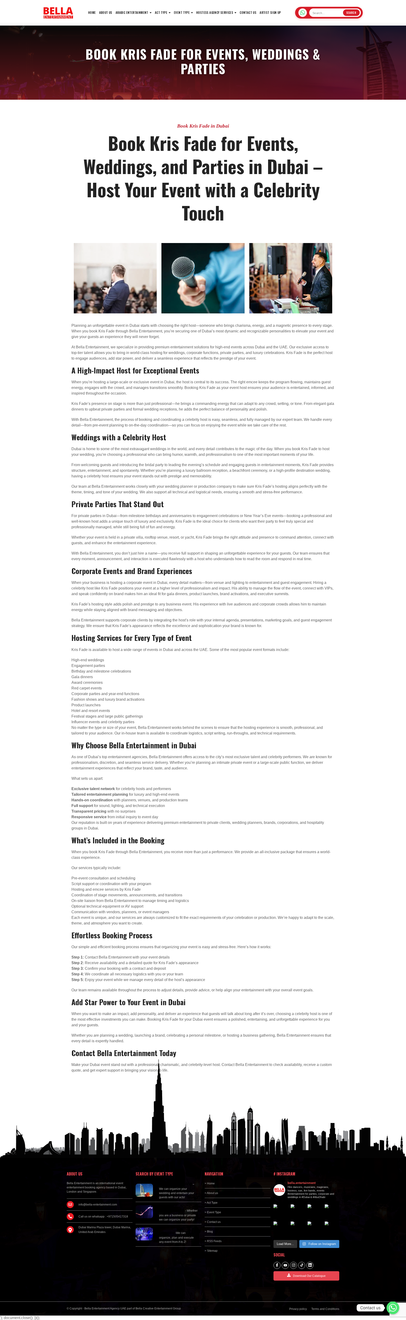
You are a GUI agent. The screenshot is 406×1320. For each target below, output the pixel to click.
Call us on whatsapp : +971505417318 (103, 1216)
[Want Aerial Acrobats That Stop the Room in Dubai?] (280, 1228)
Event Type (182, 12)
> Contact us (213, 1222)
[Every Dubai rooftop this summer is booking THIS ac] (298, 1211)
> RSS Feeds (213, 1241)
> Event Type (213, 1212)
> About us (211, 1193)
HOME (92, 12)
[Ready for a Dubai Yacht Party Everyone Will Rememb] (332, 1228)
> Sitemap (211, 1250)
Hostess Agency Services (214, 12)
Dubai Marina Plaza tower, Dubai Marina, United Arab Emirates (104, 1230)
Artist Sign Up (270, 12)
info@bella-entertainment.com (97, 1204)
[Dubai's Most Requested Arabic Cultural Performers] (315, 1228)
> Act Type (211, 1202)
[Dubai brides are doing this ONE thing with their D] (315, 1211)
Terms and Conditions (325, 1309)
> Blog (209, 1231)
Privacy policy (298, 1309)
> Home (210, 1183)
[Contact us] (392, 1307)
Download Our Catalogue (309, 1276)
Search (351, 13)
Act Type (161, 12)
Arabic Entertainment (132, 12)
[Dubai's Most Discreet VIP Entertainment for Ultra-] (332, 1211)
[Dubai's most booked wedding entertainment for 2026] (280, 1211)
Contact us (248, 12)
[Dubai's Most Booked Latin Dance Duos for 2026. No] (298, 1228)
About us (105, 12)
